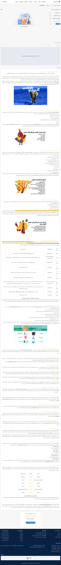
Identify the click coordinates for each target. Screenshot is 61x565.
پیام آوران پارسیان (24, 563)
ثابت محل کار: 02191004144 (56, 545)
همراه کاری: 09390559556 (55, 547)
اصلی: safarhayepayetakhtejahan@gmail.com (37, 547)
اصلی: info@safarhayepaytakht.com (39, 545)
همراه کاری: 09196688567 (56, 548)
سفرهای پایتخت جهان (57, 5)
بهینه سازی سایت (31, 563)
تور (51, 5)
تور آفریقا (48, 5)
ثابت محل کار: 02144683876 (55, 551)
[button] (58, 24)
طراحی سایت (37, 563)
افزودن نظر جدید (30, 522)
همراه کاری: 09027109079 (56, 550)
